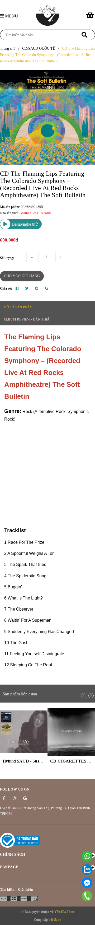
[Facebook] (87, 882)
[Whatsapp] (87, 856)
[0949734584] (87, 896)
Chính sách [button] (12, 855)
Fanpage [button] (9, 867)
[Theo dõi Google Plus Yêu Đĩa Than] (25, 798)
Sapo (57, 920)
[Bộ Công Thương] (20, 840)
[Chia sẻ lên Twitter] (26, 288)
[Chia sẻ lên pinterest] (37, 288)
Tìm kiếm (7, 889)
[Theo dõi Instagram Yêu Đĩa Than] (14, 798)
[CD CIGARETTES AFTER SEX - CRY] (71, 732)
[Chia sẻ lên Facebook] (17, 288)
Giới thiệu (25, 889)
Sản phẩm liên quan (20, 694)
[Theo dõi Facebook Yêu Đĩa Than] (4, 798)
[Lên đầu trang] (88, 918)
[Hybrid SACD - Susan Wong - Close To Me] (24, 732)
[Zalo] (87, 869)
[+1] (47, 288)
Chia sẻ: (6, 288)
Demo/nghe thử (24, 224)
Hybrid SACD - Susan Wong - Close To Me (42, 761)
